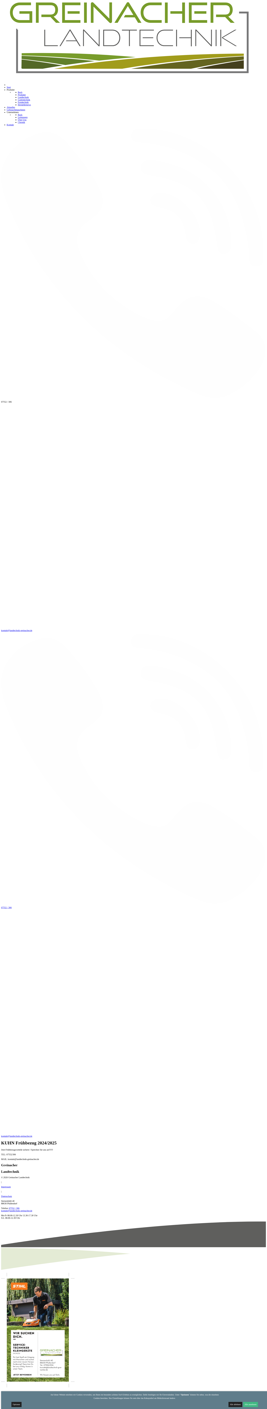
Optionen (16, 1404)
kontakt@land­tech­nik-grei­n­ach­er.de (16, 1211)
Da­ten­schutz (6, 1196)
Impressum (6, 1187)
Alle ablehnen (235, 1404)
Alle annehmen (250, 1404)
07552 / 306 (14, 1208)
